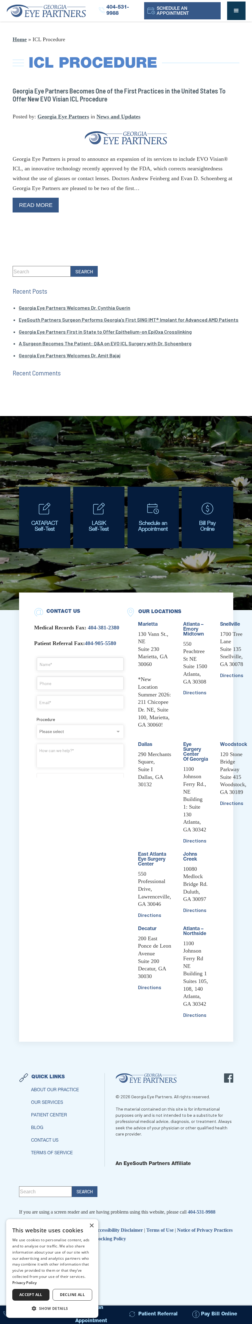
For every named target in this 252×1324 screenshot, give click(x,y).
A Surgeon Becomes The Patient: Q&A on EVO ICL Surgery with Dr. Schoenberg (105, 343)
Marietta (148, 624)
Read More (36, 205)
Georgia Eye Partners (63, 116)
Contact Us (44, 1141)
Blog (37, 1128)
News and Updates (118, 116)
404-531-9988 (201, 1212)
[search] (84, 271)
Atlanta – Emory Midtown (193, 629)
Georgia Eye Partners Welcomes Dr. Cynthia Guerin (74, 308)
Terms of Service (52, 1153)
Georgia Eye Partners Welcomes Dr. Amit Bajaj (69, 355)
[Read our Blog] (126, 138)
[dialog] (52, 1268)
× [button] (91, 1225)
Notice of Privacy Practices (205, 1230)
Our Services (47, 1103)
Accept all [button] (30, 1294)
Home (20, 39)
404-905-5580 (100, 643)
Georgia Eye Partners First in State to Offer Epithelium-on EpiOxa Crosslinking (105, 332)
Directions (149, 915)
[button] (236, 11)
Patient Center (49, 1115)
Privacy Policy (24, 1282)
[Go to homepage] (52, 10)
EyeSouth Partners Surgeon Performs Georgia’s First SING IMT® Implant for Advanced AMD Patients (128, 320)
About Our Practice (55, 1090)
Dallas (145, 745)
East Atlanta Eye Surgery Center (152, 859)
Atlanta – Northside (194, 932)
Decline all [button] (72, 1294)
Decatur (147, 929)
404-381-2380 (103, 627)
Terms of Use (160, 1230)
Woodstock (233, 745)
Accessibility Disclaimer (119, 1230)
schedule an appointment (173, 11)
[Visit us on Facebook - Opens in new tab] (228, 1078)
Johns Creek (190, 857)
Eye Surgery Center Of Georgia (195, 752)
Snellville (230, 624)
